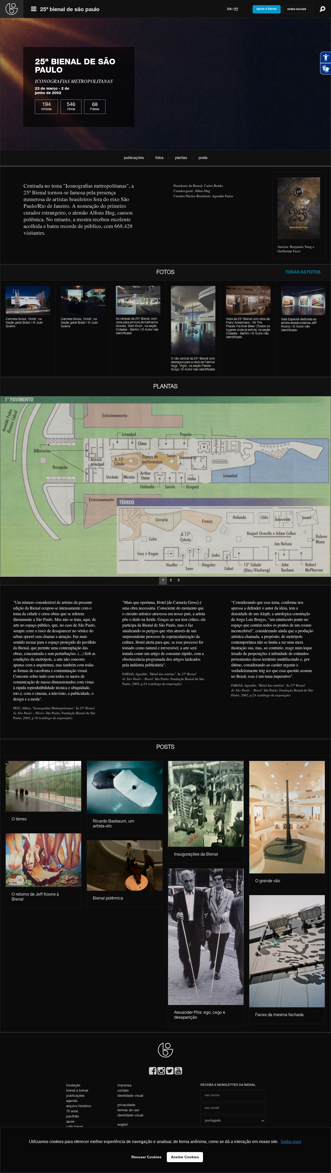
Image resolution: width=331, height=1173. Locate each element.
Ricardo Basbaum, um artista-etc (113, 824)
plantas (181, 158)
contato (123, 1091)
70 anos (72, 1111)
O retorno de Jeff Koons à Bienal (35, 897)
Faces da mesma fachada (279, 1015)
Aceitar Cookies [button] (185, 1157)
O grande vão (267, 881)
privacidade (126, 1105)
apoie (70, 1122)
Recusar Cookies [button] (146, 1157)
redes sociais (296, 9)
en (229, 9)
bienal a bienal (77, 1091)
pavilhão (72, 1116)
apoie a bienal (267, 9)
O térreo (19, 820)
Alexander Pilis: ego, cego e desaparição (199, 1015)
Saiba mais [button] (291, 1141)
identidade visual (130, 1096)
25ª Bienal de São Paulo (70, 10)
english (122, 1125)
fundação (73, 1085)
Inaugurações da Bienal (196, 855)
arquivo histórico (78, 1106)
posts (203, 158)
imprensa (124, 1085)
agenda (71, 1101)
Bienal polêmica (108, 899)
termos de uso (128, 1110)
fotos (159, 158)
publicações (134, 158)
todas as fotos (302, 273)
